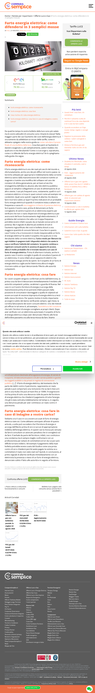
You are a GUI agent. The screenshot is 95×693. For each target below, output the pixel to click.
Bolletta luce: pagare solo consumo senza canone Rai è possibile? (50, 489)
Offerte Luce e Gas (32, 588)
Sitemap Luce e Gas (75, 604)
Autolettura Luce (31, 626)
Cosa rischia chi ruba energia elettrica (25, 115)
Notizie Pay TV (69, 288)
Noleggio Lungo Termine (13, 602)
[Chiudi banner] (91, 323)
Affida (71, 683)
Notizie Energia (70, 266)
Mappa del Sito (9, 646)
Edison (50, 604)
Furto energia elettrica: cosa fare (23, 111)
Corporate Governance (12, 611)
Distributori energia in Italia (35, 642)
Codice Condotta (10, 625)
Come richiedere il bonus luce (76, 223)
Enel (49, 595)
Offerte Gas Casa (31, 593)
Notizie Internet (70, 273)
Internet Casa (9, 591)
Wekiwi (50, 593)
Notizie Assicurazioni (72, 277)
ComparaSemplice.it (11, 588)
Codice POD (30, 615)
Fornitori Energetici (54, 588)
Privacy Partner (10, 630)
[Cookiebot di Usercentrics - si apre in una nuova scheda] (76, 323)
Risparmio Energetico (33, 597)
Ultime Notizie (69, 295)
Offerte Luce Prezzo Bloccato (57, 628)
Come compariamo (32, 600)
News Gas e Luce (25, 31)
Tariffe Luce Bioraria (54, 621)
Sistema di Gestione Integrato (14, 614)
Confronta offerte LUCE (31, 479)
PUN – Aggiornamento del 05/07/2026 (40, 518)
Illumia (50, 611)
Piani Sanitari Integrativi (12, 604)
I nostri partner (31, 602)
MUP (41, 677)
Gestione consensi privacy (13, 634)
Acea (49, 600)
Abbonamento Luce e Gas (56, 624)
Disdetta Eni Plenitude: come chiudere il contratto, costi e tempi (75, 164)
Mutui (6, 595)
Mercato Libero (74, 599)
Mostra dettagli (81, 362)
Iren (49, 607)
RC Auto (67, 281)
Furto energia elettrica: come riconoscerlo (27, 107)
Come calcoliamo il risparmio (14, 616)
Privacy (7, 627)
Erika (8, 31)
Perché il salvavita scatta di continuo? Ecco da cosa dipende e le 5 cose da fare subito (76, 121)
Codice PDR (30, 617)
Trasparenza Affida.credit (48, 683)
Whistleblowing (9, 621)
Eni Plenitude (52, 597)
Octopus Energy (53, 591)
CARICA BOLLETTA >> (32, 687)
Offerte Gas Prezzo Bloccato (57, 631)
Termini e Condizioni (11, 623)
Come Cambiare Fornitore (34, 624)
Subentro (29, 612)
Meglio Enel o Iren (53, 633)
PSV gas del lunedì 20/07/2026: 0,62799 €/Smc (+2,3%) (11, 549)
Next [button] (59, 83)
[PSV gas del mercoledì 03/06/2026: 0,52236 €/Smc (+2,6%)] (26, 507)
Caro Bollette (30, 631)
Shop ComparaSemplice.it (13, 641)
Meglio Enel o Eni (53, 635)
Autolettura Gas (31, 628)
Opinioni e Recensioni (12, 639)
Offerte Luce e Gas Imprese (35, 595)
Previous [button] (7, 83)
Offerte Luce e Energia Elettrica (36, 591)
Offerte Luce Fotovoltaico (56, 619)
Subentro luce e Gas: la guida (75, 231)
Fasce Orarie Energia (33, 633)
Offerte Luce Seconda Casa (56, 626)
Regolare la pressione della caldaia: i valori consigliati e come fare (75, 138)
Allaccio (28, 608)
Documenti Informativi (70, 677)
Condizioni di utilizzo (50, 677)
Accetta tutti (77, 369)
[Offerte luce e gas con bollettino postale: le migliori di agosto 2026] (11, 507)
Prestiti (7, 597)
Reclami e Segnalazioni (12, 637)
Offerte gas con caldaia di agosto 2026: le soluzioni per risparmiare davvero (77, 198)
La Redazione (69, 254)
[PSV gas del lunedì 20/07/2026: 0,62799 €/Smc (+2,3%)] (11, 537)
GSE (27, 640)
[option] (19, 83)
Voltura (28, 610)
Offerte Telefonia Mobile (13, 600)
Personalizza (46, 369)
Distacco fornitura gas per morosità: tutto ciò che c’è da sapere (75, 147)
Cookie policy (9, 632)
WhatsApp (33, 34)
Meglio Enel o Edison (54, 638)
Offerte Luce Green (54, 617)
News (6, 644)
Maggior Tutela (74, 597)
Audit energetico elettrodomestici (31, 636)
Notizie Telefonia (71, 284)
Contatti (7, 618)
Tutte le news (69, 299)
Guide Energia (73, 601)
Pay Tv (7, 607)
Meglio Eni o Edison (54, 640)
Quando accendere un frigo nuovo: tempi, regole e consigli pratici (76, 130)
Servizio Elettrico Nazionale (78, 606)
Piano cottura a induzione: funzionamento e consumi (15, 488)
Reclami (59, 677)
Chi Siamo (8, 609)
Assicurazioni (9, 593)
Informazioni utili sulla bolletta (76, 227)
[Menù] (91, 6)
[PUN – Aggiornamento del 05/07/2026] (40, 507)
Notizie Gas (68, 270)
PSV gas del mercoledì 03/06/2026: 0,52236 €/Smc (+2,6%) (25, 520)
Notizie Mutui (69, 292)
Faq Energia (73, 594)
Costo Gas (29, 621)
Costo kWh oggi (31, 619)
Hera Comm (51, 609)
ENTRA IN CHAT (89, 689)
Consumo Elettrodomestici (77, 608)
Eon (49, 602)
